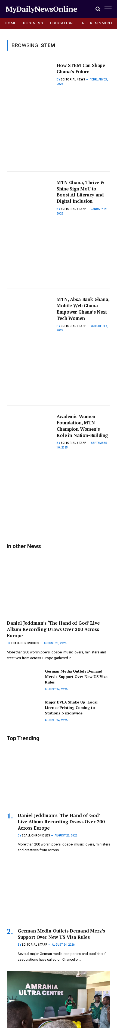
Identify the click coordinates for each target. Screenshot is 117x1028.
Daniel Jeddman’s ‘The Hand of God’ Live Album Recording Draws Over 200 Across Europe (53, 629)
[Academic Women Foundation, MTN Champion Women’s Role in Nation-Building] (29, 464)
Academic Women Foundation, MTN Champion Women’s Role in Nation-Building (82, 425)
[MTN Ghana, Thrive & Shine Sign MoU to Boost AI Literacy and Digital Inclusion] (29, 230)
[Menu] (108, 9)
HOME (11, 23)
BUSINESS (33, 23)
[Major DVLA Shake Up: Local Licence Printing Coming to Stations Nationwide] (23, 710)
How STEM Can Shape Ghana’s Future (81, 68)
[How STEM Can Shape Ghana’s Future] (29, 113)
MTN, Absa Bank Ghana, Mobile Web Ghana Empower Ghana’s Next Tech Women (83, 308)
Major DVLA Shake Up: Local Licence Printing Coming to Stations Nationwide (71, 707)
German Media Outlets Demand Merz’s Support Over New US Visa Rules (76, 676)
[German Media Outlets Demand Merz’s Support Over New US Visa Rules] (23, 679)
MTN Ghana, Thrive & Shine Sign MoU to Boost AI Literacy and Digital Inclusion (80, 191)
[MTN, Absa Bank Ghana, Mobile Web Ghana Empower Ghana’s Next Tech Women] (29, 347)
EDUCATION (61, 23)
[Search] (97, 9)
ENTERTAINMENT (96, 23)
